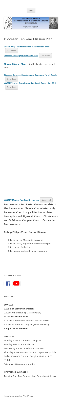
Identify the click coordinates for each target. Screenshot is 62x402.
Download (11, 50)
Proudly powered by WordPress (18, 396)
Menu (31, 10)
